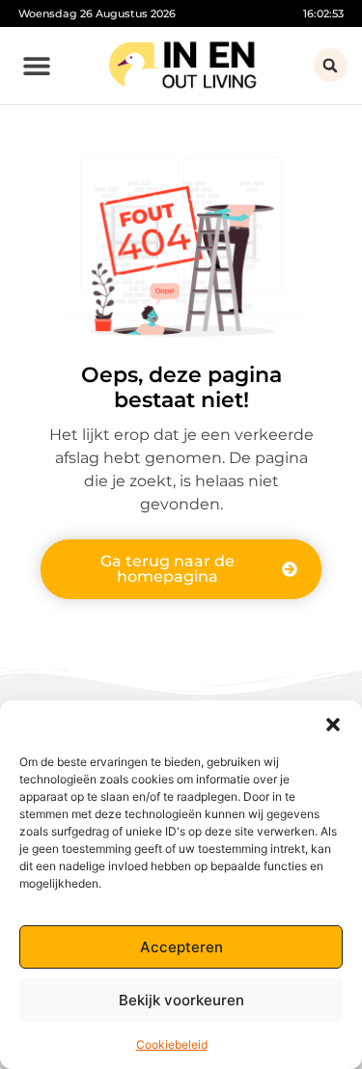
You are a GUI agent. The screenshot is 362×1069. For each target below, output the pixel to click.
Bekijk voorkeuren (181, 1000)
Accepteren (181, 947)
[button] (333, 724)
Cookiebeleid (172, 1044)
